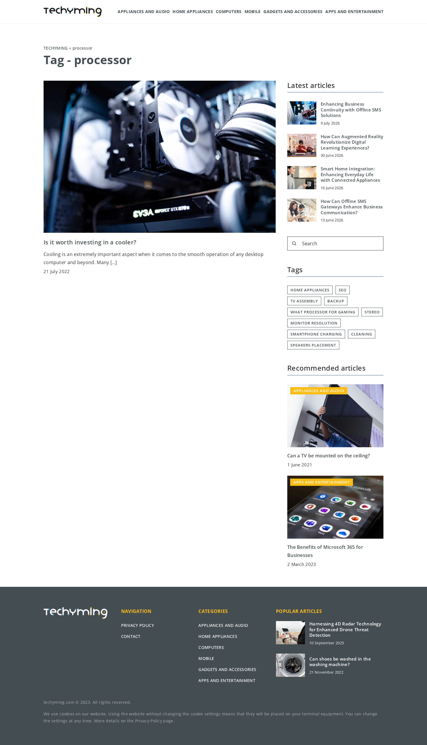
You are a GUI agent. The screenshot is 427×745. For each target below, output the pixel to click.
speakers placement (313, 345)
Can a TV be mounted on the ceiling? (328, 455)
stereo (372, 312)
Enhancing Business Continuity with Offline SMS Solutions (351, 109)
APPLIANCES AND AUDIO (144, 11)
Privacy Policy (148, 721)
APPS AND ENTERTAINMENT (354, 11)
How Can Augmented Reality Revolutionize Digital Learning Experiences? (352, 142)
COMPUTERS (229, 11)
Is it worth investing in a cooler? (90, 242)
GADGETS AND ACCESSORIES (292, 11)
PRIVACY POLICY (137, 625)
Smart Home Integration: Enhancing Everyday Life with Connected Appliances (350, 174)
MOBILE (253, 11)
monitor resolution (314, 323)
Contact (131, 636)
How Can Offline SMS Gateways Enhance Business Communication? (352, 207)
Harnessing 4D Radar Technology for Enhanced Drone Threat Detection (345, 629)
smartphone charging (316, 334)
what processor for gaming (322, 312)
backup (335, 301)
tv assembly (304, 301)
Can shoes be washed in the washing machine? (340, 662)
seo (343, 290)
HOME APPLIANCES (193, 11)
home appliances (309, 290)
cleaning (361, 334)
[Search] (294, 243)
